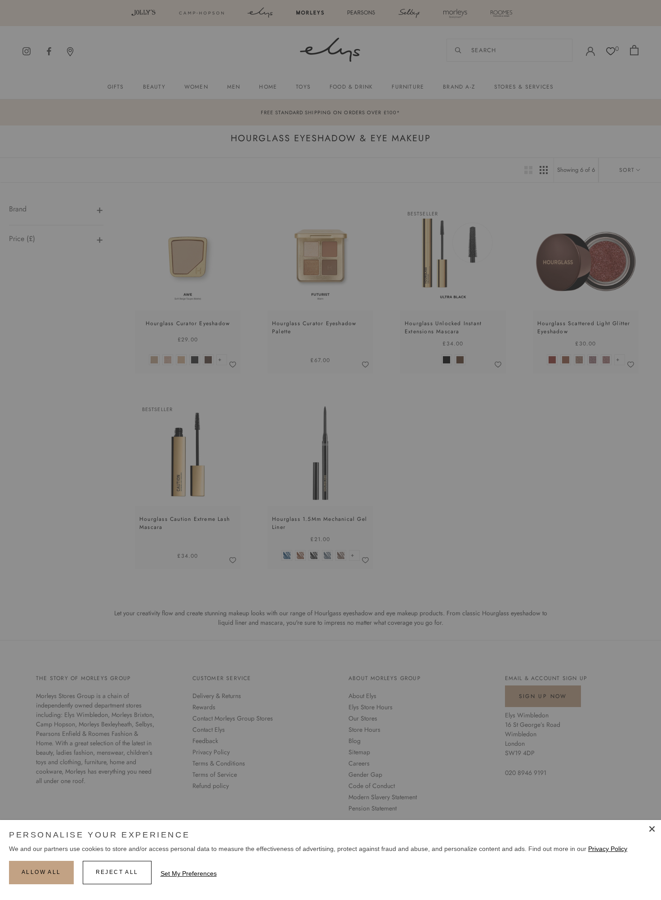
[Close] (652, 828)
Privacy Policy (607, 848)
